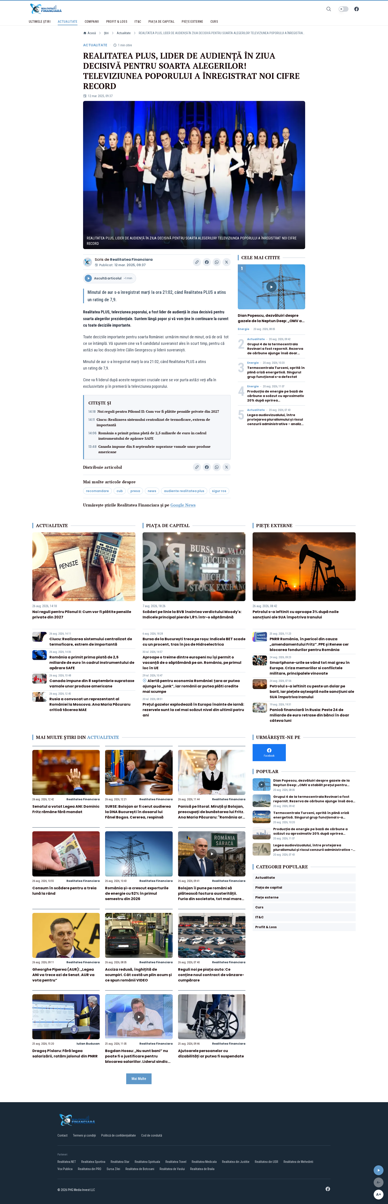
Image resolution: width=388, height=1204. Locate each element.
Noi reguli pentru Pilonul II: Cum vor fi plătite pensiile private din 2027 (158, 411)
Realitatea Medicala (204, 1162)
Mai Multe (139, 1079)
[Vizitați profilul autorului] (87, 262)
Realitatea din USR (266, 1162)
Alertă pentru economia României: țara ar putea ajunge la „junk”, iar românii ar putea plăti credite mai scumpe (191, 686)
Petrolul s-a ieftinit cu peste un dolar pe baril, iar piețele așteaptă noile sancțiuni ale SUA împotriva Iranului (312, 692)
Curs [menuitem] (214, 21)
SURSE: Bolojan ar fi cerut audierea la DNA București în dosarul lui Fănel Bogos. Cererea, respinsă (138, 812)
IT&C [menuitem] (137, 21)
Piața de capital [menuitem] (161, 21)
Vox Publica (65, 1169)
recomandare (97, 491)
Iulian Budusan (88, 1044)
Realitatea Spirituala (147, 1162)
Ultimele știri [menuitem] (40, 21)
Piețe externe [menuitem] (192, 21)
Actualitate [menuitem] (67, 21)
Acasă (92, 33)
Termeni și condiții (84, 1135)
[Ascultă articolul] (379, 1170)
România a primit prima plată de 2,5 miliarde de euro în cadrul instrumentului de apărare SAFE (152, 435)
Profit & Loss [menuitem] (117, 21)
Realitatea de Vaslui (172, 1169)
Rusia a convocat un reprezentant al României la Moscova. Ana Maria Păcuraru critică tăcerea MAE (89, 704)
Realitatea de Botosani (140, 1169)
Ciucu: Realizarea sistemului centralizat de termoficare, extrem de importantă (153, 422)
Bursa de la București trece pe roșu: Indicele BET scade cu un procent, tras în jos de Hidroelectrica (194, 641)
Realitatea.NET (66, 1162)
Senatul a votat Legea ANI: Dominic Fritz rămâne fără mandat (65, 809)
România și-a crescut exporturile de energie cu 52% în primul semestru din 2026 (136, 893)
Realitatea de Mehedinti (298, 1162)
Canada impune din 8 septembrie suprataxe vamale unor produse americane (154, 449)
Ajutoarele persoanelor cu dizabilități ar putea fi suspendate (211, 1053)
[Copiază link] (197, 262)
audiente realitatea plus (184, 491)
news (152, 491)
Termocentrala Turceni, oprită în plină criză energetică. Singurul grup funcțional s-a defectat (276, 372)
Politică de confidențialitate (118, 1135)
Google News (183, 505)
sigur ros (219, 491)
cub (120, 491)
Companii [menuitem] (92, 21)
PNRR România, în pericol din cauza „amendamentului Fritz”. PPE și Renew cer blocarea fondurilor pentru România (309, 644)
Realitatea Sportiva (93, 1162)
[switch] (343, 9)
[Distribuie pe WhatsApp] (217, 262)
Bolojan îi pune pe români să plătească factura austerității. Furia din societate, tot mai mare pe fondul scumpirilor (209, 896)
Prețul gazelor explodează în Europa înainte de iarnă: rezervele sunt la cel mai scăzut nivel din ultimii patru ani (193, 710)
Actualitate (124, 33)
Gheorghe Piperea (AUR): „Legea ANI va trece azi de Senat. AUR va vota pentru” (63, 975)
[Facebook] (356, 9)
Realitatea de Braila (202, 1169)
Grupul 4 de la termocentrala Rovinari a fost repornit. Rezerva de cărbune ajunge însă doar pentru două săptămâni (275, 351)
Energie (243, 329)
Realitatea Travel (175, 1162)
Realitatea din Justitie (235, 1162)
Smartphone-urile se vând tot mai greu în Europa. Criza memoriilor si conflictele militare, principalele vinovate (310, 668)
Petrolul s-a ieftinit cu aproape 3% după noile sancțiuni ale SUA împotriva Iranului (296, 614)
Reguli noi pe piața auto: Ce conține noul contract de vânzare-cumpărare (211, 975)
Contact (62, 1135)
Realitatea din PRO (89, 1169)
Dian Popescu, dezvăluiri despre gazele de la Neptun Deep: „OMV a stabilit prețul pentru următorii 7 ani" (270, 323)
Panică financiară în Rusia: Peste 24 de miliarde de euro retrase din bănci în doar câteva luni (309, 715)
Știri (106, 33)
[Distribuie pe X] (227, 262)
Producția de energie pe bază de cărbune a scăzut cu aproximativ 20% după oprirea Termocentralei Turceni (275, 398)
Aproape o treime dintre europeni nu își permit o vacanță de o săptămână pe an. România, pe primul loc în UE (192, 663)
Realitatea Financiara (131, 259)
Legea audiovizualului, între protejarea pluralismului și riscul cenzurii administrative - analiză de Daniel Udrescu (275, 422)
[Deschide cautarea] (328, 8)
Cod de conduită (151, 1135)
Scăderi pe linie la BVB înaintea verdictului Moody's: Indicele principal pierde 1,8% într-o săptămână (192, 614)
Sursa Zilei (113, 1169)
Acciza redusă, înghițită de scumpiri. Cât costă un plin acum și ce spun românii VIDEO (138, 975)
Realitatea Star (120, 1162)
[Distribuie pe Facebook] (207, 262)
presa (135, 491)
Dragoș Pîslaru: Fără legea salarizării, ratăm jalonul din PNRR (65, 1053)
